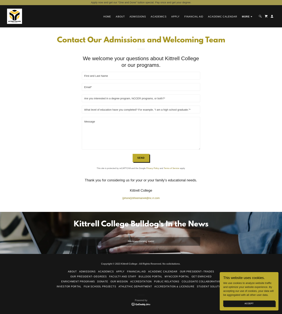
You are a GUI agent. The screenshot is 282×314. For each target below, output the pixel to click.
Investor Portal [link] (69, 286)
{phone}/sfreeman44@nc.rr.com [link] (141, 198)
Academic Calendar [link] (222, 16)
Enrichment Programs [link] (78, 281)
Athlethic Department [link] (135, 286)
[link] (14, 16)
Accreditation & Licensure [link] (174, 286)
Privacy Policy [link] (152, 168)
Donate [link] (102, 281)
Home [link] (107, 16)
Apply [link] (175, 16)
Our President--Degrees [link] (88, 276)
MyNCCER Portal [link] (177, 276)
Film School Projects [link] (100, 286)
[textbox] (141, 76)
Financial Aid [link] (193, 16)
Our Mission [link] (119, 281)
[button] (247, 16)
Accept (249, 303)
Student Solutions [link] (211, 286)
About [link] (120, 16)
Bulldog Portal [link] (150, 276)
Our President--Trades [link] (197, 271)
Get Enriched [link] (202, 276)
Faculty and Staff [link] (122, 276)
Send (141, 158)
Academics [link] (158, 16)
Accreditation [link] (141, 281)
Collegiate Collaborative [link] (201, 281)
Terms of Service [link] (171, 168)
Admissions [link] (138, 16)
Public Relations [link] (166, 281)
